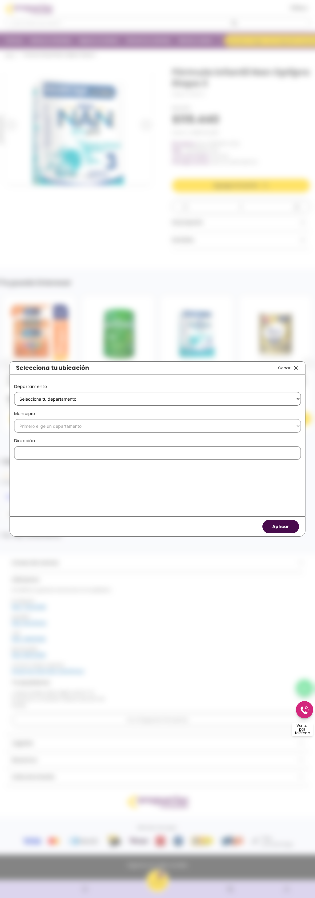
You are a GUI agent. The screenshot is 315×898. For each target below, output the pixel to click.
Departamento (30, 386)
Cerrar (284, 367)
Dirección (24, 441)
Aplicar (280, 526)
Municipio (24, 414)
